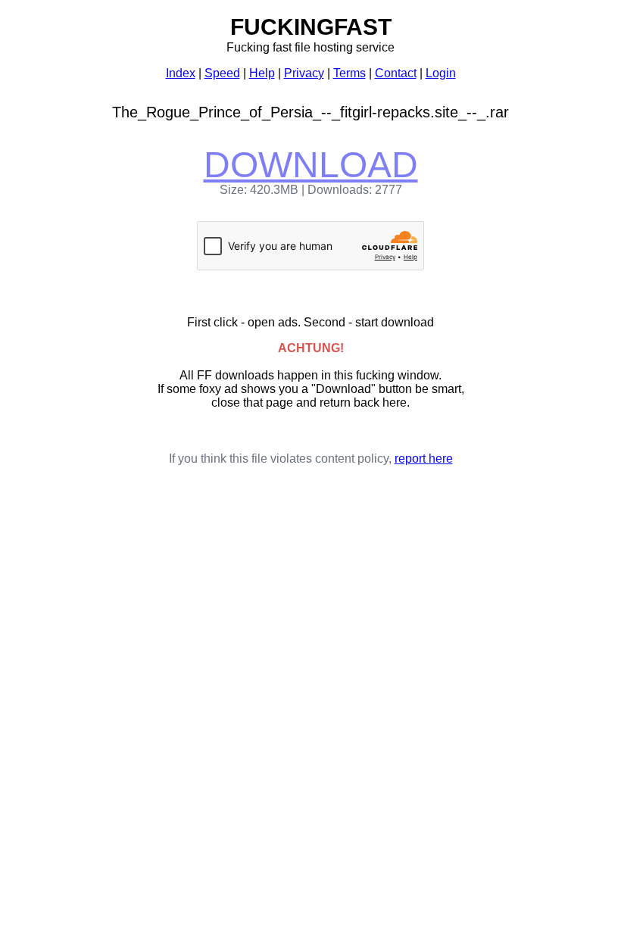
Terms (349, 73)
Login (441, 73)
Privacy (304, 73)
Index (180, 73)
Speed (222, 73)
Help (262, 73)
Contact (396, 73)
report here (424, 458)
